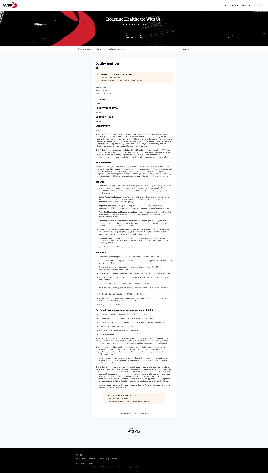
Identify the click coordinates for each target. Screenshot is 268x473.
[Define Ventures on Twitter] (81, 455)
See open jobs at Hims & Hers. (111, 77)
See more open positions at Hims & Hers (134, 413)
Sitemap (114, 459)
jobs (101, 49)
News (227, 5)
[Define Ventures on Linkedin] (77, 455)
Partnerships (247, 5)
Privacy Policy (104, 459)
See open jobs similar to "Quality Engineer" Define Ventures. (121, 80)
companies (85, 49)
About (235, 5)
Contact (260, 5)
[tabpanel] (134, 260)
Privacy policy (129, 436)
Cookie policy (139, 436)
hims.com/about (141, 152)
